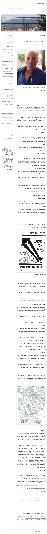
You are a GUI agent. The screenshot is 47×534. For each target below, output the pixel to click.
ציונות (33, 518)
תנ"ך (26, 518)
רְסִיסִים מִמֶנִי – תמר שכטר (8, 130)
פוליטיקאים (9, 163)
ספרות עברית (11, 162)
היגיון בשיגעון (41, 3)
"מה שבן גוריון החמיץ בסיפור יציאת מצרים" (35, 488)
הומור (9, 153)
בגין (40, 519)
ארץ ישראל (9, 152)
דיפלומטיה (44, 518)
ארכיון (25, 8)
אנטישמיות (11, 151)
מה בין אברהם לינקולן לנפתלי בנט (7, 96)
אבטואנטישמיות (9, 145)
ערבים (12, 163)
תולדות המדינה (8, 167)
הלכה (4, 154)
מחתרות (5, 159)
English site (19, 8)
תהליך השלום (29, 518)
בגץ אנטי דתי (37, 519)
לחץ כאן (42, 513)
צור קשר (44, 11)
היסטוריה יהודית (9, 154)
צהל (12, 164)
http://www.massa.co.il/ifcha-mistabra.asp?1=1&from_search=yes (33, 500)
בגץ (18, 516)
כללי (6, 158)
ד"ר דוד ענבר (32, 519)
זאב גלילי (40, 516)
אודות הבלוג (38, 8)
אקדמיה (7, 151)
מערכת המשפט (37, 518)
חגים (12, 156)
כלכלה (8, 158)
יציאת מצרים (22, 519)
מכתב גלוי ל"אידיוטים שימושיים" (7, 56)
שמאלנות (8, 166)
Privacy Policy (11, 8)
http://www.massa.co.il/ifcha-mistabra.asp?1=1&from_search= (34, 99)
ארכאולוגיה (44, 519)
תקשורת (10, 169)
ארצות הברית (4, 152)
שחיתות (3, 164)
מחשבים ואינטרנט (10, 159)
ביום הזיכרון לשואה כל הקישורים (7, 123)
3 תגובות (44, 44)
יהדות (11, 158)
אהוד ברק (4, 145)
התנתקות (5, 155)
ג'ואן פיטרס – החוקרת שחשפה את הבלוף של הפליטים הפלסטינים (8, 73)
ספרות (4, 161)
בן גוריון (11, 153)
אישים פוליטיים (21, 516)
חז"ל (9, 156)
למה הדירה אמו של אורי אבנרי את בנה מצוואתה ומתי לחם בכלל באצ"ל (7, 66)
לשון (41, 518)
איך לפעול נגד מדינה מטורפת (8, 49)
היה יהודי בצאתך (27, 519)
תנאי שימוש (44, 531)
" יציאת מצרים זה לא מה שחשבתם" (35, 41)
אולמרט (11, 146)
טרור (3, 156)
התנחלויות (9, 155)
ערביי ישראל (4, 162)
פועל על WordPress (38, 531)
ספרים (7, 162)
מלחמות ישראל (9, 160)
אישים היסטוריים (7, 148)
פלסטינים (4, 163)
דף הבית (44, 8)
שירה (12, 166)
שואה (6, 165)
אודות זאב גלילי (31, 8)
